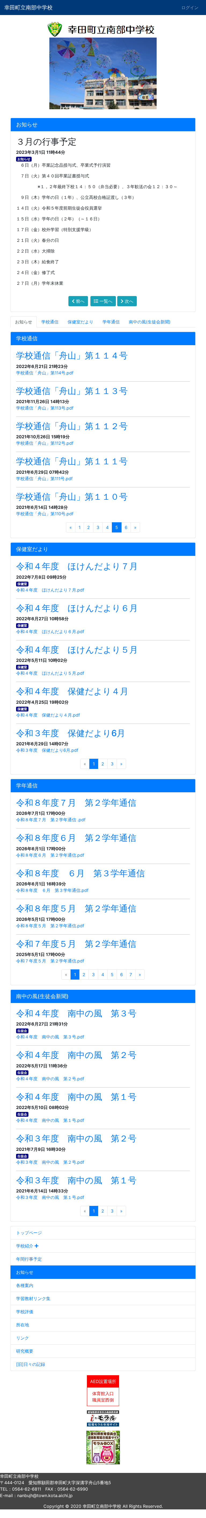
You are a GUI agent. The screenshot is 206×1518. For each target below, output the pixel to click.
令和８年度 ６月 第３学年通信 (80, 873)
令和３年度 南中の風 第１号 (76, 1180)
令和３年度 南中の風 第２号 (76, 1138)
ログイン (189, 7)
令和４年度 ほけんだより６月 (77, 608)
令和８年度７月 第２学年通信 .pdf (51, 819)
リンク (22, 1338)
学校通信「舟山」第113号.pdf (44, 408)
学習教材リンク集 (33, 1298)
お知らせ (24, 1272)
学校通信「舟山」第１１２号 (72, 426)
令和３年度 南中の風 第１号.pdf (50, 1197)
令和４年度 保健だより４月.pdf (48, 715)
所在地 (22, 1324)
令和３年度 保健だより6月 (70, 733)
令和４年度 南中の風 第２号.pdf (50, 1078)
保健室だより (80, 321)
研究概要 (24, 1351)
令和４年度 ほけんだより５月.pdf (50, 673)
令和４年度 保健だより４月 (72, 691)
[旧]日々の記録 (30, 1364)
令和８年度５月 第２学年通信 (76, 908)
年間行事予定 (29, 1259)
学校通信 (49, 321)
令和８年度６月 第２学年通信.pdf (50, 855)
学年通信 (111, 321)
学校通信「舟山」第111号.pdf (44, 478)
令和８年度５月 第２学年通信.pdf (50, 925)
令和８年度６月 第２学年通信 (76, 838)
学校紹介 (25, 1246)
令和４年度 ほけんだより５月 (77, 649)
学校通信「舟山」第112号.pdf (44, 443)
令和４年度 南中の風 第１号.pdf (50, 1120)
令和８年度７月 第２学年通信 (76, 802)
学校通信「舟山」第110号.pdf (44, 513)
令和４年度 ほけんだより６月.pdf (50, 631)
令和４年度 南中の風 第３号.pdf (50, 1036)
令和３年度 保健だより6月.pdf (47, 750)
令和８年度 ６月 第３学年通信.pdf (52, 890)
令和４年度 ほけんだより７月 (77, 566)
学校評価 (24, 1311)
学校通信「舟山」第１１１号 (72, 461)
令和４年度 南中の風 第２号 (76, 1055)
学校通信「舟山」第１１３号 (72, 391)
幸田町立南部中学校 (28, 7)
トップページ (29, 1232)
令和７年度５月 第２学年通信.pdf (50, 961)
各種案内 (24, 1285)
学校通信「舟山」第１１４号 (72, 355)
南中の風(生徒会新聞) (150, 321)
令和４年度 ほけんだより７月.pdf (50, 590)
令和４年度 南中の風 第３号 (76, 1013)
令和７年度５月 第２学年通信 (76, 944)
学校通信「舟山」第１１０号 (72, 496)
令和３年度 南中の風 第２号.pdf (50, 1162)
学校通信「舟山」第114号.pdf (44, 372)
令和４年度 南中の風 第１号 (76, 1097)
